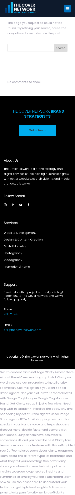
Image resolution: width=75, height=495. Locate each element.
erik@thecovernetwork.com (22, 330)
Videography (13, 260)
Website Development (20, 233)
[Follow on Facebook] (28, 204)
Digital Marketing (15, 246)
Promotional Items (17, 267)
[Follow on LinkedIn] (13, 204)
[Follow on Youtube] (20, 204)
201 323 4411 (11, 314)
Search (60, 48)
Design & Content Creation (23, 239)
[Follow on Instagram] (5, 204)
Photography (13, 253)
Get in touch (37, 130)
